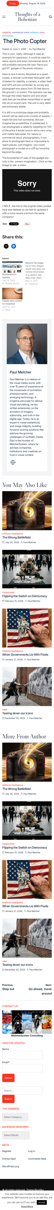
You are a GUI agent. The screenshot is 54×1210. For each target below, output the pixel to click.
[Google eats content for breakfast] (12, 293)
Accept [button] (42, 1202)
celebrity (6, 32)
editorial (34, 32)
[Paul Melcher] (27, 344)
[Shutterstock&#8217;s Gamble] (12, 267)
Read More (27, 1206)
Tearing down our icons (17, 713)
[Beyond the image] (37, 273)
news (42, 32)
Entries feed (9, 1158)
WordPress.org (10, 1166)
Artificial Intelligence (12, 533)
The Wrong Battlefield (16, 537)
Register (6, 1151)
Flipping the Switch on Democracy (24, 596)
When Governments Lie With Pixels (25, 654)
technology (7, 36)
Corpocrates (8, 592)
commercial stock (21, 32)
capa (4, 709)
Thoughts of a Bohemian (27, 17)
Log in (31, 1151)
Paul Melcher (39, 49)
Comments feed (37, 1158)
